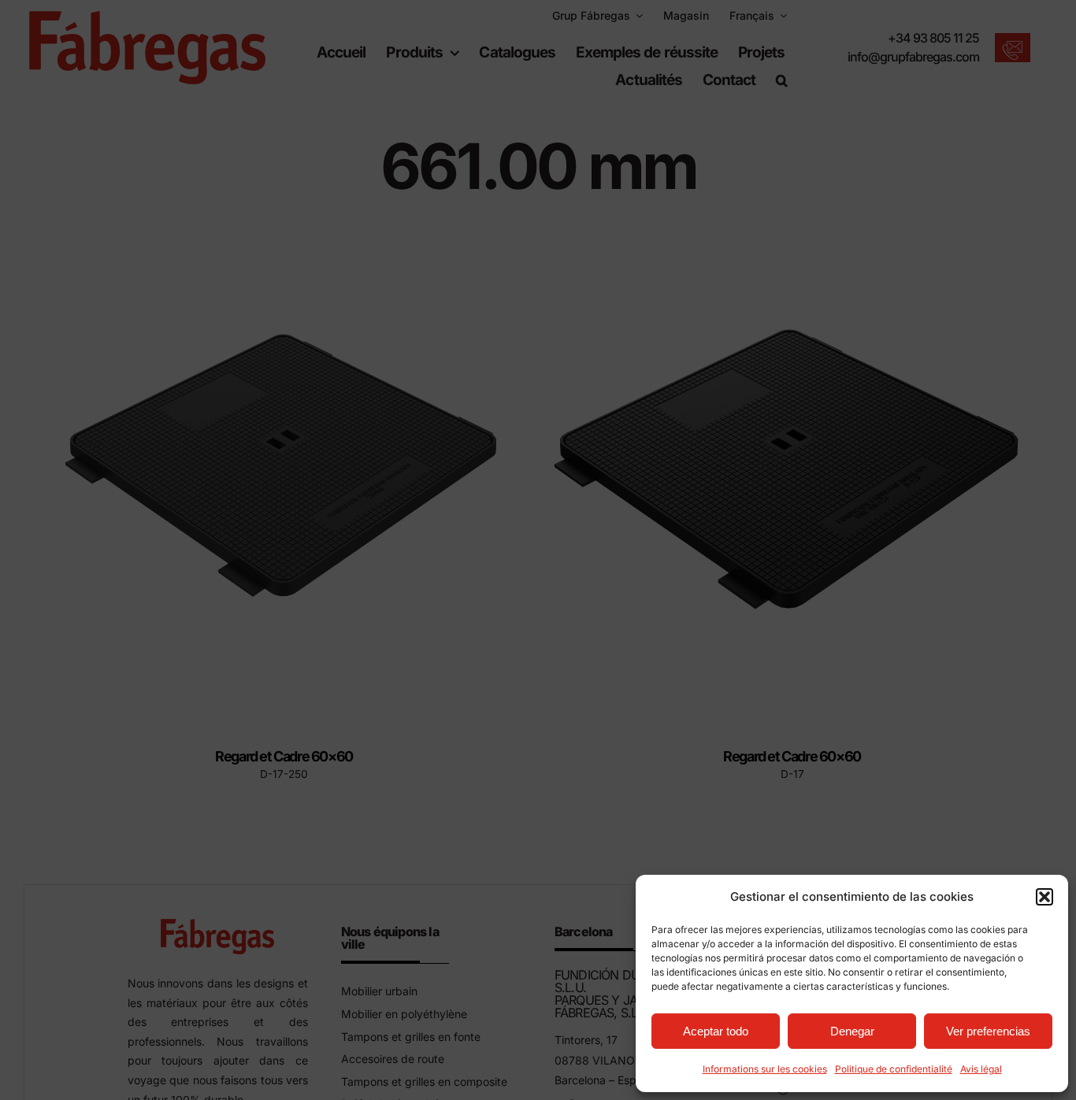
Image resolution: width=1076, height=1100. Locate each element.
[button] (1044, 897)
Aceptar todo (715, 1031)
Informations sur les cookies (765, 1069)
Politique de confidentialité (893, 1069)
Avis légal (981, 1069)
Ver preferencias (988, 1031)
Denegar (852, 1031)
